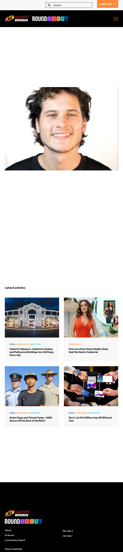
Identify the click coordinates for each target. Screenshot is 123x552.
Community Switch (15, 540)
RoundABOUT (22, 344)
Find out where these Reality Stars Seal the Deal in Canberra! (88, 350)
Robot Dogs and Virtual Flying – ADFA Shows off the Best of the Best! (31, 419)
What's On (35, 344)
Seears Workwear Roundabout (37, 18)
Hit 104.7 (67, 536)
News (12, 344)
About (8, 530)
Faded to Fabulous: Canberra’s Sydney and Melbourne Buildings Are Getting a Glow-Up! (32, 352)
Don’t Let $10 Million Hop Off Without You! (90, 419)
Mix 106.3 (68, 531)
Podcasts (9, 535)
